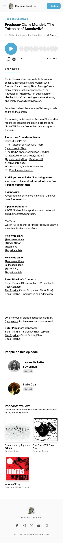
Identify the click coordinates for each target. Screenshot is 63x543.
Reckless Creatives (25, 6)
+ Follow (53, 6)
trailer (41, 144)
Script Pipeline (12, 283)
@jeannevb (11, 246)
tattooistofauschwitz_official (26, 155)
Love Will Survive (15, 126)
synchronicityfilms (17, 159)
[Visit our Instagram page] (24, 525)
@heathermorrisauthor (21, 170)
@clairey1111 (36, 159)
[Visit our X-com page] (31, 525)
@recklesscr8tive (14, 239)
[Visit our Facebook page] (16, 525)
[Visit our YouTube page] (38, 525)
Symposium (11, 321)
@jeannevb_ (11, 268)
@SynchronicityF (17, 162)
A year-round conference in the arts (24, 195)
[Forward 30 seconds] (14, 59)
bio (24, 141)
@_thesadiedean (14, 264)
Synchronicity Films (15, 148)
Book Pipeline (12, 293)
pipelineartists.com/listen (21, 213)
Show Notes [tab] (12, 68)
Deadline (44, 151)
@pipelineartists (13, 250)
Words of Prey (12, 484)
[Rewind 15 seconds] (8, 59)
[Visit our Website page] (46, 525)
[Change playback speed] (20, 59)
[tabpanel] (31, 210)
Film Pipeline (12, 290)
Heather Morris (13, 166)
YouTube (32, 228)
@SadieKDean (13, 242)
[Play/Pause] (11, 49)
